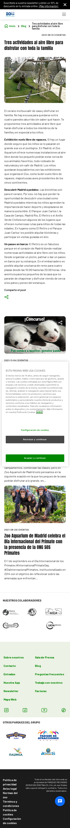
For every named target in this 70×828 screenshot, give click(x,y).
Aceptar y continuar (35, 458)
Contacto (10, 665)
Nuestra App (12, 682)
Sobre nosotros (14, 657)
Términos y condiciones (11, 803)
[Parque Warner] (16, 735)
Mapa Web (10, 699)
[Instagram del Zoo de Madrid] (6, 710)
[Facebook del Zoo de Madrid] (25, 710)
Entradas (9, 674)
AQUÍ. (39, 412)
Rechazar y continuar (35, 439)
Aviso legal (10, 788)
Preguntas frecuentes (49, 674)
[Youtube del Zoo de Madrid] (44, 710)
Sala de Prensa (44, 657)
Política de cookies (10, 812)
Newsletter (11, 691)
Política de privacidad (10, 782)
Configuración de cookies (12, 821)
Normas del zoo (10, 795)
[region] (35, 414)
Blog (38, 665)
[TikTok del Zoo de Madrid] (64, 710)
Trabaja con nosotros (48, 682)
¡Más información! (49, 6)
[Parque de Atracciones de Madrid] (48, 735)
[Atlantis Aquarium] (48, 751)
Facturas (40, 691)
